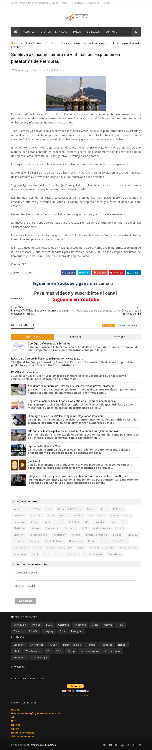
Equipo (107, 2)
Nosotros (28, 32)
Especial (76, 337)
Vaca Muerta (21, 547)
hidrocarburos (128, 547)
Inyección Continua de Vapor (45, 446)
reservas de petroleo (59, 547)
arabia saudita (101, 528)
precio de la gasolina (102, 547)
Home (14, 43)
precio (91, 541)
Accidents (26, 43)
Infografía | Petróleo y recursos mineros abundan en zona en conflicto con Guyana (78, 476)
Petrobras (51, 43)
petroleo (118, 509)
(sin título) (34, 461)
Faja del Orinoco (92, 554)
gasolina (19, 541)
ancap (71, 651)
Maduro (72, 554)
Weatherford (32, 651)
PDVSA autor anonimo (24, 372)
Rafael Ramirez (38, 534)
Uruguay (132, 534)
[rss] (128, 745)
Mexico (91, 509)
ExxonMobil (119, 541)
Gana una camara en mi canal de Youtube (34, 2)
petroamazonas (90, 651)
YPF (87, 522)
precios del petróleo (67, 522)
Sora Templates (32, 744)
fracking (34, 541)
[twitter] (104, 745)
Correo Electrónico (26, 572)
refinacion (20, 554)
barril (35, 554)
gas (112, 522)
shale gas (19, 528)
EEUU (104, 509)
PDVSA (36, 509)
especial (64, 515)
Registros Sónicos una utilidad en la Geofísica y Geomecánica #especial (72, 401)
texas (58, 554)
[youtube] (122, 745)
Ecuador (99, 522)
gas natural (52, 528)
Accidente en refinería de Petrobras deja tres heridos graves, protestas (71, 386)
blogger (108, 325)
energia (76, 534)
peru (101, 515)
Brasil (39, 43)
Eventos (46, 32)
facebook (134, 325)
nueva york (75, 541)
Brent (47, 522)
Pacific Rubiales (54, 541)
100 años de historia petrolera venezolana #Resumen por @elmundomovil (73, 431)
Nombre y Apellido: (26, 585)
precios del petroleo (69, 509)
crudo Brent (114, 554)
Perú (46, 554)
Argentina (35, 515)
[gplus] (116, 745)
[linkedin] (134, 745)
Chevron (18, 534)
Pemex (114, 515)
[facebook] (110, 745)
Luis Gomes (49, 744)
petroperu (19, 657)
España (120, 528)
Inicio (65, 2)
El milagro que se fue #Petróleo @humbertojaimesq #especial (66, 416)
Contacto (111, 32)
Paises (77, 32)
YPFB (84, 528)
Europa (117, 534)
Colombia (19, 515)
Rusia (127, 515)
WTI (91, 515)
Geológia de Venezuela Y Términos (49, 343)
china (34, 522)
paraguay (76, 631)
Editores (119, 337)
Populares (33, 337)
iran (123, 522)
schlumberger (39, 657)
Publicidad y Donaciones (85, 2)
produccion (59, 534)
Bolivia (79, 515)
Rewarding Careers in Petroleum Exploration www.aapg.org (47, 358)
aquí (85, 695)
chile (104, 541)
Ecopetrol (70, 528)
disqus (121, 325)
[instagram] (140, 745)
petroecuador (113, 651)
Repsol (35, 528)
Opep (49, 509)
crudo (37, 547)
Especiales (93, 32)
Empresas (61, 32)
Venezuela (20, 509)
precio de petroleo (96, 534)
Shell (80, 547)
